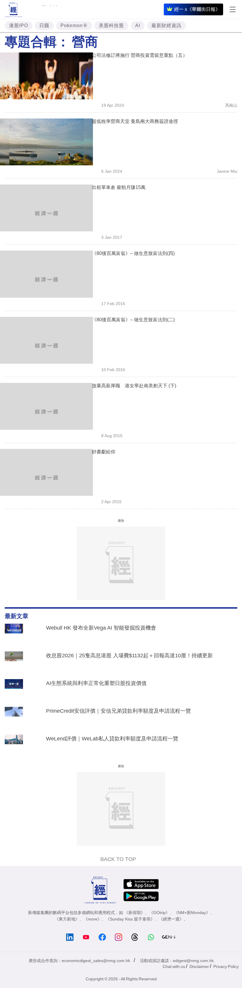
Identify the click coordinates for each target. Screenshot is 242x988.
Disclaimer (199, 966)
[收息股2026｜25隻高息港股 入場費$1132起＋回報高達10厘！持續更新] (14, 662)
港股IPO (18, 25)
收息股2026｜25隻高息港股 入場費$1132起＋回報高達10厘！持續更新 (129, 655)
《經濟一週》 (171, 919)
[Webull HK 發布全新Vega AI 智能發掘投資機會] (14, 635)
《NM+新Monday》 (192, 912)
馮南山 (231, 105)
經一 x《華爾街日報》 (197, 9)
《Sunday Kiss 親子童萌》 (130, 919)
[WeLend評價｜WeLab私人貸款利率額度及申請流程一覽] (14, 745)
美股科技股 (111, 25)
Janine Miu (227, 171)
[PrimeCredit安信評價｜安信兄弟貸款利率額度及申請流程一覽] (14, 718)
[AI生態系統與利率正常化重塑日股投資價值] (14, 690)
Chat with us (174, 966)
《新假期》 (134, 912)
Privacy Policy (226, 966)
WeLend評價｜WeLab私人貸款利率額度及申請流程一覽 (112, 739)
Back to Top (118, 859)
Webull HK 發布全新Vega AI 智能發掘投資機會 (101, 628)
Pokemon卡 (74, 25)
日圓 (44, 25)
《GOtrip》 (159, 912)
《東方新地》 (67, 919)
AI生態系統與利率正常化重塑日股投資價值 (96, 683)
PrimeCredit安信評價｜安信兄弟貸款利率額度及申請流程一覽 (118, 711)
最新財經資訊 (166, 25)
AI (137, 25)
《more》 (93, 919)
